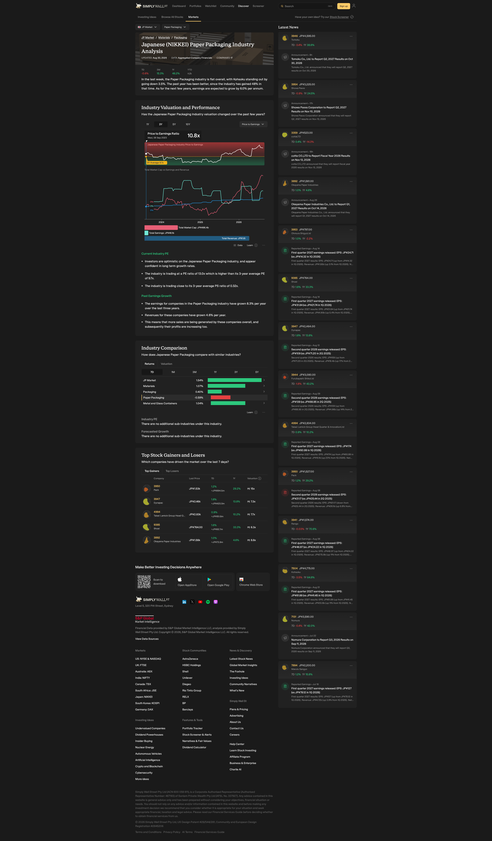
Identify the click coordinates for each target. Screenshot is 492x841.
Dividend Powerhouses (149, 734)
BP (184, 703)
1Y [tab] (147, 124)
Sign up (344, 6)
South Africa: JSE (145, 690)
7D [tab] (152, 372)
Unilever (187, 677)
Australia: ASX (143, 671)
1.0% (217, 540)
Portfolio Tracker (192, 728)
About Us (235, 722)
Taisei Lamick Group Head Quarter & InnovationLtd (170, 515)
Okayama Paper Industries (167, 541)
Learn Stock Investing (243, 750)
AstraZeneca (190, 658)
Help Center (237, 744)
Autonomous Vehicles (148, 753)
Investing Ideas (147, 17)
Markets (193, 17)
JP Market (147, 37)
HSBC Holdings (191, 665)
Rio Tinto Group (191, 690)
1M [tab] (173, 372)
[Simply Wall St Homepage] (151, 6)
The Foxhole (237, 671)
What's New (237, 690)
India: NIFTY (142, 677)
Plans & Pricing (239, 709)
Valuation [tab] (166, 363)
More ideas (142, 779)
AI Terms (187, 832)
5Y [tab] (174, 124)
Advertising (236, 715)
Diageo (186, 684)
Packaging (180, 37)
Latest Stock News (241, 658)
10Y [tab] (188, 124)
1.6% (217, 527)
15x (251, 488)
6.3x (251, 527)
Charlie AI (235, 769)
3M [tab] (195, 372)
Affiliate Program (240, 756)
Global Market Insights (243, 665)
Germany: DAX (144, 709)
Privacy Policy (171, 832)
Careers (234, 734)
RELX (185, 696)
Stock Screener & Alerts (197, 734)
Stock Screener (339, 17)
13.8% (236, 501)
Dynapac (158, 502)
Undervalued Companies (150, 728)
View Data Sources (147, 638)
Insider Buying (143, 741)
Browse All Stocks (172, 17)
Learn (250, 245)
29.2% (237, 488)
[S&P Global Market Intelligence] (147, 619)
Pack (156, 490)
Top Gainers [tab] (152, 471)
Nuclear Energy (144, 747)
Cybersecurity (143, 772)
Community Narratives (243, 684)
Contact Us (237, 728)
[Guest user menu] (354, 6)
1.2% (217, 488)
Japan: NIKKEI (144, 696)
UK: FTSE (140, 665)
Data (240, 245)
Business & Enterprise (243, 763)
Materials (164, 37)
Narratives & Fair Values (196, 741)
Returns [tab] (149, 363)
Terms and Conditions (148, 832)
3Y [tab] (160, 124)
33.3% (237, 527)
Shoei (157, 528)
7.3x (251, 501)
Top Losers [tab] (172, 471)
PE (248, 488)
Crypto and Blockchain (149, 766)
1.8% (217, 501)
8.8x (251, 540)
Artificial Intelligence (147, 760)
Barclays (187, 709)
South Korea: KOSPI (147, 703)
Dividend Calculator (194, 747)
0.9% (217, 514)
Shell (185, 671)
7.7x (251, 514)
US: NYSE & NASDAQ (148, 658)
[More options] (351, 36)
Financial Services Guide (209, 832)
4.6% (236, 540)
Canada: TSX (143, 684)
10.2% (236, 514)
